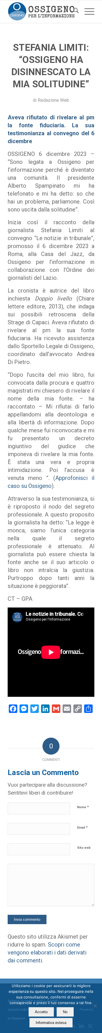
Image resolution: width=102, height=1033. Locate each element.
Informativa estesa (51, 1023)
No (65, 1012)
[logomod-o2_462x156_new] (42, 11)
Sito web (84, 848)
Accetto (41, 1012)
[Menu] (86, 11)
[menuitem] (73, 11)
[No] (95, 1006)
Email (82, 827)
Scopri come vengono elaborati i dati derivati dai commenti (47, 952)
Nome (83, 807)
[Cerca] (73, 11)
